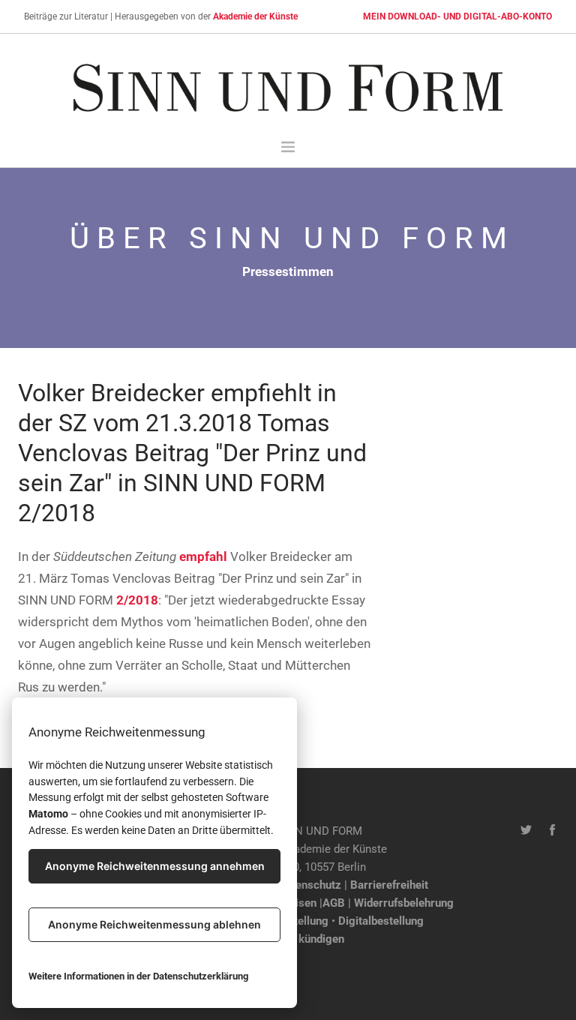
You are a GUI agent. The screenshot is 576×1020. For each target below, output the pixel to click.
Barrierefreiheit (389, 885)
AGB (333, 903)
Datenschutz (309, 885)
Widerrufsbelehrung (404, 903)
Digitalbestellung (381, 921)
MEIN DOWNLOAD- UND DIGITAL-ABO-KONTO (457, 16)
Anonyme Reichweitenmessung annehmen (155, 866)
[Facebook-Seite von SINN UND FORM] (552, 831)
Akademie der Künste (255, 16)
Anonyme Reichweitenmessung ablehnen (154, 924)
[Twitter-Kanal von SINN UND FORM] (526, 831)
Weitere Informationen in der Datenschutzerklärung (138, 976)
